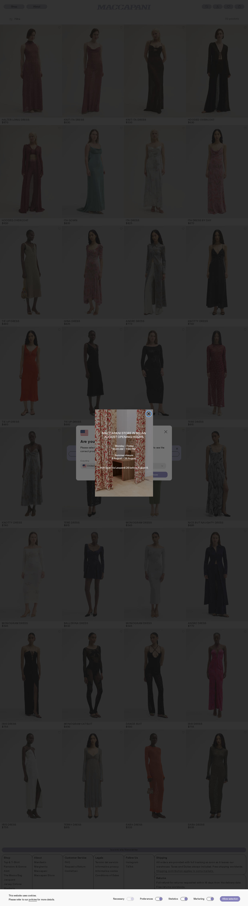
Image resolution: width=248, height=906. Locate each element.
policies (33, 899)
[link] (124, 453)
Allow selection (230, 898)
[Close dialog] (149, 414)
